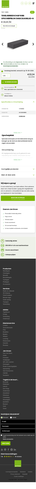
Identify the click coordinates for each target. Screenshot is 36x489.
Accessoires (6, 284)
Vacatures (6, 375)
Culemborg (6, 397)
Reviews (5, 345)
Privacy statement (15, 474)
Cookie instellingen (19, 476)
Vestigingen (6, 360)
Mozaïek (5, 275)
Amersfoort (6, 393)
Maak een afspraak (8, 291)
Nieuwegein (6, 399)
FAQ (4, 330)
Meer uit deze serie (8, 175)
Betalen (5, 334)
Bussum (5, 404)
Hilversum (6, 395)
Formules (5, 357)
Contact (5, 325)
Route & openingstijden (10, 366)
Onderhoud (6, 318)
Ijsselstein (6, 402)
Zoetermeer (6, 390)
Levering (5, 338)
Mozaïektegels (7, 277)
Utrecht (5, 386)
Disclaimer (23, 471)
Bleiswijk (5, 382)
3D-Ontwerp (6, 293)
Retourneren (6, 341)
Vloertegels (6, 273)
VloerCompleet (7, 295)
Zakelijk (5, 373)
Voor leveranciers (8, 371)
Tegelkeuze (6, 312)
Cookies (30, 471)
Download (22, 116)
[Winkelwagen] (29, 3)
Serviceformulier (8, 327)
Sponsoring (6, 368)
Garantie (5, 343)
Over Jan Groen (7, 353)
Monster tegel (7, 297)
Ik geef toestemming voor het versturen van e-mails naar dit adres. (18, 437)
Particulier (5, 417)
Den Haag (6, 388)
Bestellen (5, 332)
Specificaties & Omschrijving (12, 102)
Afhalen (5, 336)
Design (5, 314)
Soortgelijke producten (9, 169)
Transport (5, 302)
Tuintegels (6, 279)
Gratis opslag (7, 299)
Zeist (4, 406)
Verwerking (6, 304)
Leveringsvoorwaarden (12, 471)
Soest (4, 408)
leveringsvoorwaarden (10, 66)
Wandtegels (6, 271)
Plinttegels (6, 282)
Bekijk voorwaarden (8, 439)
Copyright (24, 474)
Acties (5, 355)
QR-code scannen (8, 362)
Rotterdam (6, 384)
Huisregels (6, 364)
